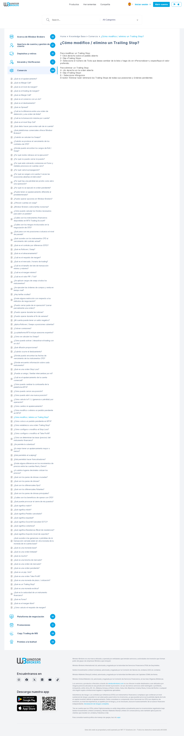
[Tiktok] (58, 680)
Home (63, 36)
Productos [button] (74, 4)
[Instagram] (19, 680)
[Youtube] (50, 680)
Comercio (93, 36)
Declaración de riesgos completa (96, 704)
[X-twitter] (34, 680)
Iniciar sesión (142, 4)
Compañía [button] (105, 4)
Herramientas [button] (89, 4)
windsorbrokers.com (116, 683)
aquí (118, 717)
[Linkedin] (42, 680)
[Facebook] (27, 680)
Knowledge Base (77, 36)
